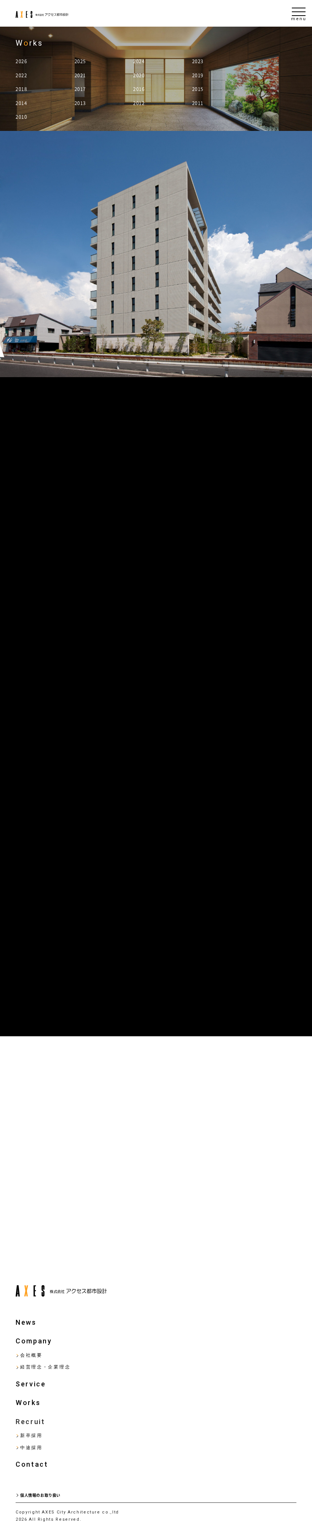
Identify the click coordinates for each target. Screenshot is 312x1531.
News (26, 1322)
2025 (80, 61)
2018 (21, 89)
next (288, 1243)
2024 (139, 61)
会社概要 (31, 1355)
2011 (198, 103)
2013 (80, 103)
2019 (198, 75)
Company (34, 1341)
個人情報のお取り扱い (40, 1495)
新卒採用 (31, 1435)
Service (31, 1384)
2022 (21, 75)
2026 (21, 61)
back (24, 1243)
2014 (21, 103)
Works (28, 1403)
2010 (21, 117)
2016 (139, 89)
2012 (139, 103)
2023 (198, 61)
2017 (80, 89)
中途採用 (31, 1447)
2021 (80, 75)
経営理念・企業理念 (45, 1367)
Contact (32, 1464)
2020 (139, 75)
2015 (198, 89)
